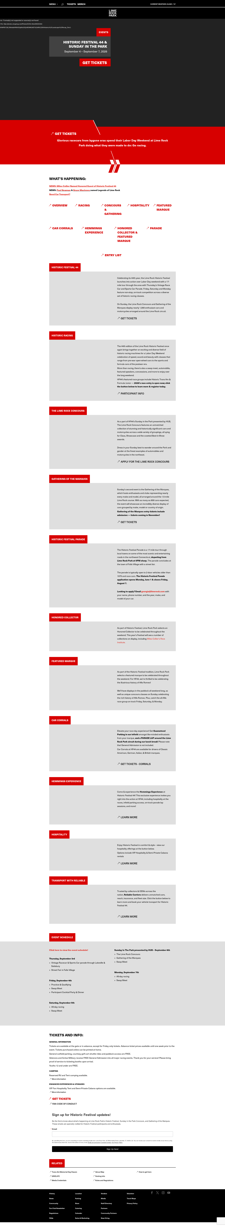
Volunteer (130, 1193)
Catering (78, 1208)
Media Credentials (59, 1180)
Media (103, 1198)
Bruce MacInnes (81, 190)
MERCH (81, 4)
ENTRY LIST (113, 255)
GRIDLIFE (56, 1176)
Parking (78, 1198)
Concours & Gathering (113, 209)
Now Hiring (105, 1218)
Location (78, 1193)
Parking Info (100, 1176)
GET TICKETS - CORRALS (136, 764)
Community (53, 1203)
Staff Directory (106, 1203)
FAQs (51, 1218)
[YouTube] (168, 1193)
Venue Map (99, 1172)
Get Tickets (61, 1099)
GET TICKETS (94, 62)
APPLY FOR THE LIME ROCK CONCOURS (145, 461)
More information (59, 1079)
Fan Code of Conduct (64, 1103)
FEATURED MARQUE (164, 207)
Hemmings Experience (94, 230)
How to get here (145, 1172)
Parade (156, 228)
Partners (104, 1208)
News (51, 1198)
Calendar (78, 1213)
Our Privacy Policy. (117, 1142)
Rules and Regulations (104, 1180)
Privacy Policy (132, 1203)
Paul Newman (64, 190)
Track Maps (131, 1198)
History (52, 1193)
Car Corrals (62, 228)
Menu (52, 4)
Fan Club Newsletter (57, 1208)
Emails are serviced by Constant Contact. (99, 1142)
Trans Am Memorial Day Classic (64, 1172)
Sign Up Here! (112, 1149)
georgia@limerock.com (153, 591)
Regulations (53, 1213)
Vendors (104, 1193)
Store (77, 1203)
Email (54, 1129)
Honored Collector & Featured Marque (127, 234)
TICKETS (71, 4)
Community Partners (109, 1213)
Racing (84, 205)
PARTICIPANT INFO (132, 393)
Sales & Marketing (82, 1218)
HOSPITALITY (139, 205)
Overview (59, 205)
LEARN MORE (129, 817)
